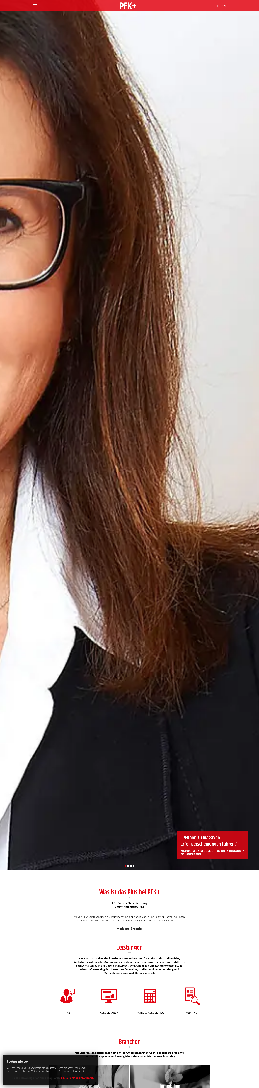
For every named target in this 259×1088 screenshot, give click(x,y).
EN (218, 5)
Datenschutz (79, 1071)
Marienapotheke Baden (190, 854)
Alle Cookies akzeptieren (78, 1078)
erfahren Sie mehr (131, 928)
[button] (125, 866)
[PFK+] (128, 5)
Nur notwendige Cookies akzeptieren (37, 1078)
